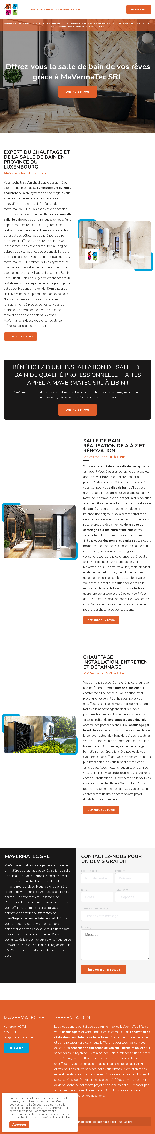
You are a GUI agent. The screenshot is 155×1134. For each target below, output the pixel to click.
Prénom (120, 870)
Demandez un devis (101, 620)
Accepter (19, 1124)
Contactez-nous (77, 91)
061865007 (138, 9)
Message (86, 927)
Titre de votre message (94, 908)
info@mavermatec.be (18, 1037)
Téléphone (121, 889)
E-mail (85, 889)
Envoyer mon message (103, 969)
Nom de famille (90, 870)
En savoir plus (61, 1117)
